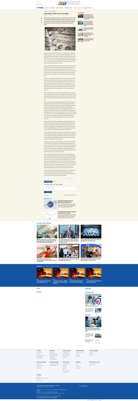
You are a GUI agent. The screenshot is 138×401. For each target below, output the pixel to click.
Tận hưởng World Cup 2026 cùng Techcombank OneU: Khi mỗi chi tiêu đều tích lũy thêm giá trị (47, 260)
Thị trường (78, 355)
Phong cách (39, 364)
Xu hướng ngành (39, 356)
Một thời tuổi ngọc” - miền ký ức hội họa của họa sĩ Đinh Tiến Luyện (89, 340)
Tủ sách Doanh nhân (40, 365)
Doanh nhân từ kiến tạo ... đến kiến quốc (42, 379)
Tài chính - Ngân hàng (77, 7)
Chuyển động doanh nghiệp (54, 364)
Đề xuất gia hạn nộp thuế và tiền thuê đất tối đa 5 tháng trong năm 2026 (88, 39)
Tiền (54, 184)
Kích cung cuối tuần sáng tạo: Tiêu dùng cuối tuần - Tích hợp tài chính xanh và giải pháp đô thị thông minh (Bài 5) (88, 23)
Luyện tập (64, 366)
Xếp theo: (65, 195)
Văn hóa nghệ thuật (92, 364)
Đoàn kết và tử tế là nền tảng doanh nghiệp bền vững (43, 281)
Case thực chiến (65, 355)
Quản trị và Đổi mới (59, 7)
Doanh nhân (52, 7)
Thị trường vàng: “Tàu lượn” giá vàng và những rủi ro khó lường (67, 212)
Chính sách (91, 352)
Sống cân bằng (66, 362)
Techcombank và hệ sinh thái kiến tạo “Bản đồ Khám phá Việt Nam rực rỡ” (69, 259)
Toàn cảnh (47, 7)
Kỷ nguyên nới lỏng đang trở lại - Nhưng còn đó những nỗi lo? (65, 201)
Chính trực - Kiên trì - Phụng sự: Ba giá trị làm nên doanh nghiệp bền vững (60, 282)
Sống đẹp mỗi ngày (66, 364)
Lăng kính (77, 356)
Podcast (47, 266)
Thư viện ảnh (52, 266)
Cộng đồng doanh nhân (41, 355)
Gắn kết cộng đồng (53, 365)
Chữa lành (64, 365)
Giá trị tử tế (38, 366)
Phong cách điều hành (53, 355)
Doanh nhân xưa (52, 356)
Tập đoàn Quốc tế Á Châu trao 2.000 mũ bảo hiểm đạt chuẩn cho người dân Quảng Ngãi (89, 335)
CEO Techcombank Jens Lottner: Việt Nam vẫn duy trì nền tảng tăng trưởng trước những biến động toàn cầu (69, 241)
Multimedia (39, 266)
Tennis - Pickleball (66, 370)
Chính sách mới (39, 352)
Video (44, 266)
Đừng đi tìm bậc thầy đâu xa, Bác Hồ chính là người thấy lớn (76, 281)
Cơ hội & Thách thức (79, 352)
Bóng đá (64, 368)
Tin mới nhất (40, 4)
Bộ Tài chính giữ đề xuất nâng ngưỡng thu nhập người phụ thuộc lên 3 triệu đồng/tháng (89, 35)
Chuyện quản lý (65, 356)
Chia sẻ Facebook (49, 181)
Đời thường (87, 315)
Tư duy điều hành (66, 352)
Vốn (56, 184)
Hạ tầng (90, 355)
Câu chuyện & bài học (53, 359)
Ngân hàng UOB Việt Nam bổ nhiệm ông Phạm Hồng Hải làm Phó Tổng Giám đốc (91, 259)
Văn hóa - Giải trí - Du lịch (94, 362)
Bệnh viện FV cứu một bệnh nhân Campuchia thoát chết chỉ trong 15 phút (93, 330)
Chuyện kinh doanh (68, 7)
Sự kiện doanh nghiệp (54, 362)
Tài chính (47, 184)
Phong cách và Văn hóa (87, 7)
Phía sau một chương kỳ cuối (91, 305)
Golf (63, 369)
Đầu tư (51, 184)
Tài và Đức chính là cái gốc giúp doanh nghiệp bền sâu (93, 281)
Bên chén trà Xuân (40, 380)
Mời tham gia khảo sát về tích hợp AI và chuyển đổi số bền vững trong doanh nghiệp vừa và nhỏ (89, 310)
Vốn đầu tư (60, 184)
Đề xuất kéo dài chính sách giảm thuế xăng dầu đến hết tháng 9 (89, 29)
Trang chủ (45, 11)
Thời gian (69, 195)
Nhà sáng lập (52, 352)
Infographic (57, 266)
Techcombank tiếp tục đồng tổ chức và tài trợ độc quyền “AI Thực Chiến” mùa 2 (91, 240)
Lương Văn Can (39, 368)
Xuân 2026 (39, 374)
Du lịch (90, 365)
